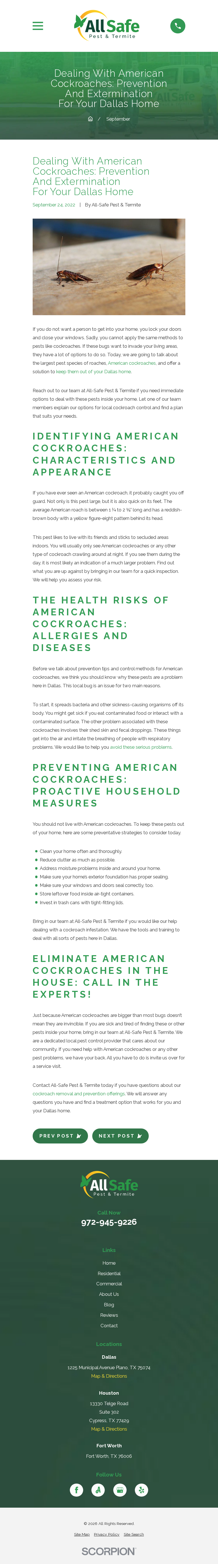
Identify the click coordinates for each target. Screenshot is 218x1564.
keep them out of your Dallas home (93, 371)
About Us (109, 1294)
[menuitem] (82, 1534)
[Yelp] (141, 1490)
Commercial (109, 1283)
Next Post (117, 1136)
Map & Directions (109, 1376)
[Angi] (98, 1490)
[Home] (107, 26)
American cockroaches (132, 363)
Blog (109, 1304)
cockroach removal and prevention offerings (79, 1093)
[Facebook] (76, 1490)
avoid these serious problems (141, 747)
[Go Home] (90, 118)
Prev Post (56, 1136)
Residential (109, 1273)
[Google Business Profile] (120, 1490)
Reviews (109, 1315)
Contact (109, 1325)
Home (109, 1263)
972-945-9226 (109, 1222)
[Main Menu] (38, 26)
